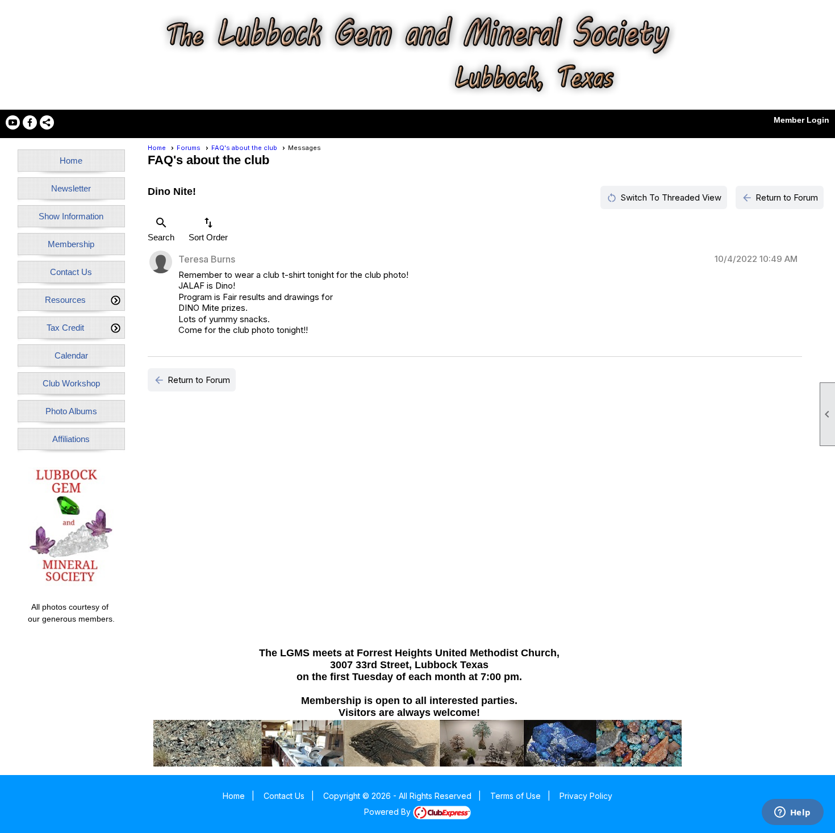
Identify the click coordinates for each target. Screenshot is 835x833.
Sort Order (208, 229)
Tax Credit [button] (65, 327)
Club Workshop (71, 383)
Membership (71, 244)
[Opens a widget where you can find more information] (792, 813)
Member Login (801, 119)
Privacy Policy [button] (586, 796)
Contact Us (71, 272)
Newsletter (71, 188)
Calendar (71, 355)
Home (71, 160)
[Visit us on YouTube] (13, 122)
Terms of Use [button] (515, 796)
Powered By (388, 812)
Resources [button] (65, 300)
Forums (189, 148)
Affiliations (71, 439)
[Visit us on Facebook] (30, 122)
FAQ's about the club (244, 148)
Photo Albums (71, 411)
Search (161, 229)
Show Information (71, 216)
